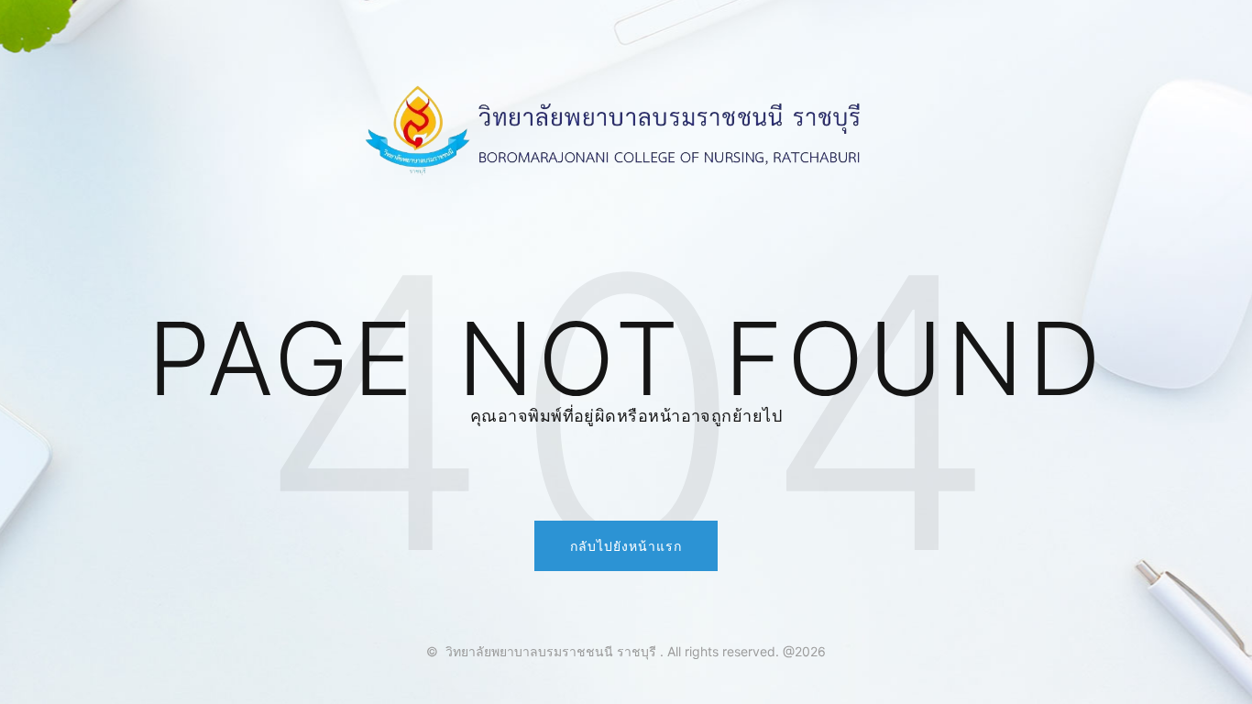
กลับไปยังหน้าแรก (626, 546)
